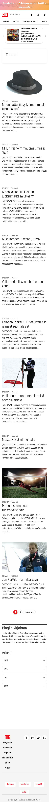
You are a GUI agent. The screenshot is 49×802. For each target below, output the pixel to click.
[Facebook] (31, 14)
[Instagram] (38, 14)
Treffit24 (24, 792)
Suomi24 (39, 784)
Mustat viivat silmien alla (18, 440)
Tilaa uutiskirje (7, 758)
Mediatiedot (7, 748)
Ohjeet (7, 763)
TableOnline (25, 784)
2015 (6, 677)
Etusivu (6, 22)
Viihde (16, 22)
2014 (6, 686)
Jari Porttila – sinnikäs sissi (20, 579)
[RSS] (44, 737)
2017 (6, 660)
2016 (6, 669)
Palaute (7, 768)
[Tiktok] (44, 14)
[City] (7, 737)
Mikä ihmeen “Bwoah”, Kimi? (21, 239)
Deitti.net (10, 784)
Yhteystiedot (7, 743)
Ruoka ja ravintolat (30, 22)
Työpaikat (7, 753)
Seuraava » (29, 612)
